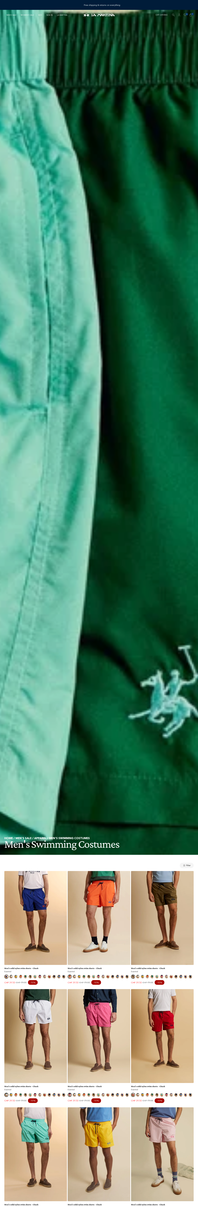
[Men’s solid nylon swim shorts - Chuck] (35, 918)
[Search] (173, 15)
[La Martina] (99, 15)
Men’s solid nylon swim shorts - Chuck (21, 968)
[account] (179, 15)
